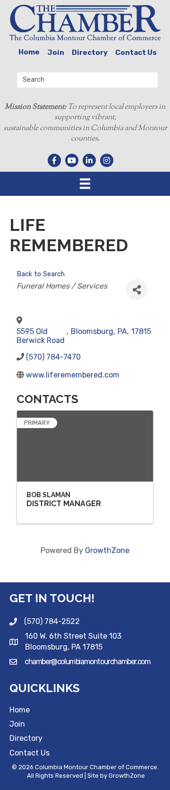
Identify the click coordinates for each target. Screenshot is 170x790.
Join (55, 52)
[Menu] (85, 183)
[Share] (136, 289)
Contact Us (136, 52)
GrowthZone (107, 550)
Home (29, 52)
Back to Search (41, 274)
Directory (90, 52)
